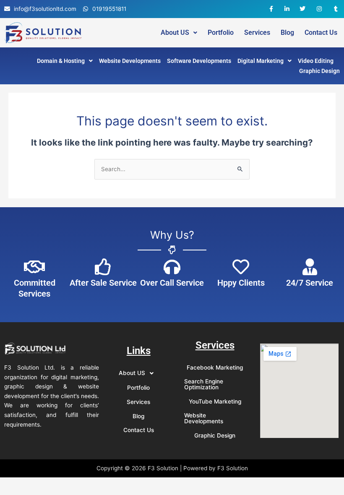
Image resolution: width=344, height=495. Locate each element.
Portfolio (221, 32)
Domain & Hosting (61, 60)
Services (257, 32)
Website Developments (130, 60)
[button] (178, 32)
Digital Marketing (260, 60)
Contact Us (321, 32)
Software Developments (199, 60)
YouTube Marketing (215, 401)
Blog (287, 32)
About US (175, 32)
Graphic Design (319, 71)
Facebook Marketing (215, 367)
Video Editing (316, 60)
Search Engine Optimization (203, 384)
